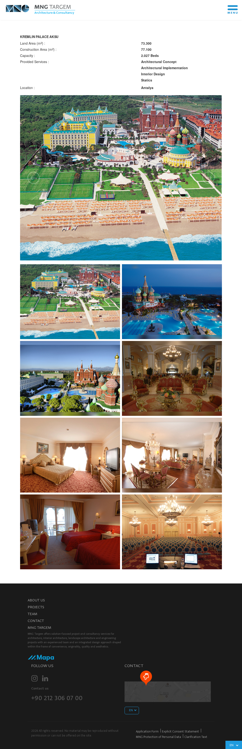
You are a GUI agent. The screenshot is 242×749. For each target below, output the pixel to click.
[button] (33, 177)
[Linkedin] (45, 678)
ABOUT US (36, 600)
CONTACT (36, 621)
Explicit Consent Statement (180, 731)
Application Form (147, 731)
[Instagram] (34, 678)
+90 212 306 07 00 (56, 698)
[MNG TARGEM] (41, 8)
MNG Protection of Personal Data (158, 737)
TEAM (32, 614)
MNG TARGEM (39, 628)
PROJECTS (36, 607)
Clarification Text (195, 737)
